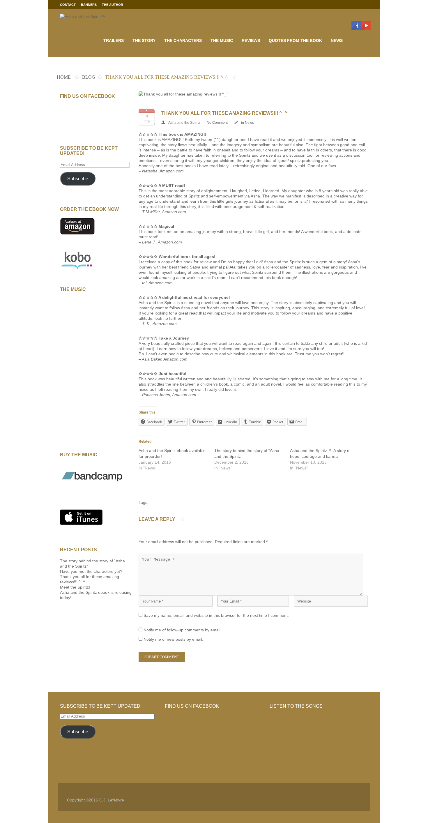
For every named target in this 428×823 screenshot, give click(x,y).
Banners (89, 4)
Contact (68, 4)
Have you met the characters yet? (91, 571)
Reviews (251, 40)
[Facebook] (356, 25)
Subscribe (77, 178)
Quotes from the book (295, 40)
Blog (88, 77)
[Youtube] (366, 25)
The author (112, 4)
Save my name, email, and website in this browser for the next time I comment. (216, 615)
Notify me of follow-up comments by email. (183, 630)
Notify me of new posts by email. (173, 639)
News (337, 40)
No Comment (217, 123)
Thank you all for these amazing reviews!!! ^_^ (224, 113)
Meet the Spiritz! (75, 587)
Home (64, 77)
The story (143, 40)
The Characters (183, 40)
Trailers (113, 40)
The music (222, 40)
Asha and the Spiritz (184, 123)
